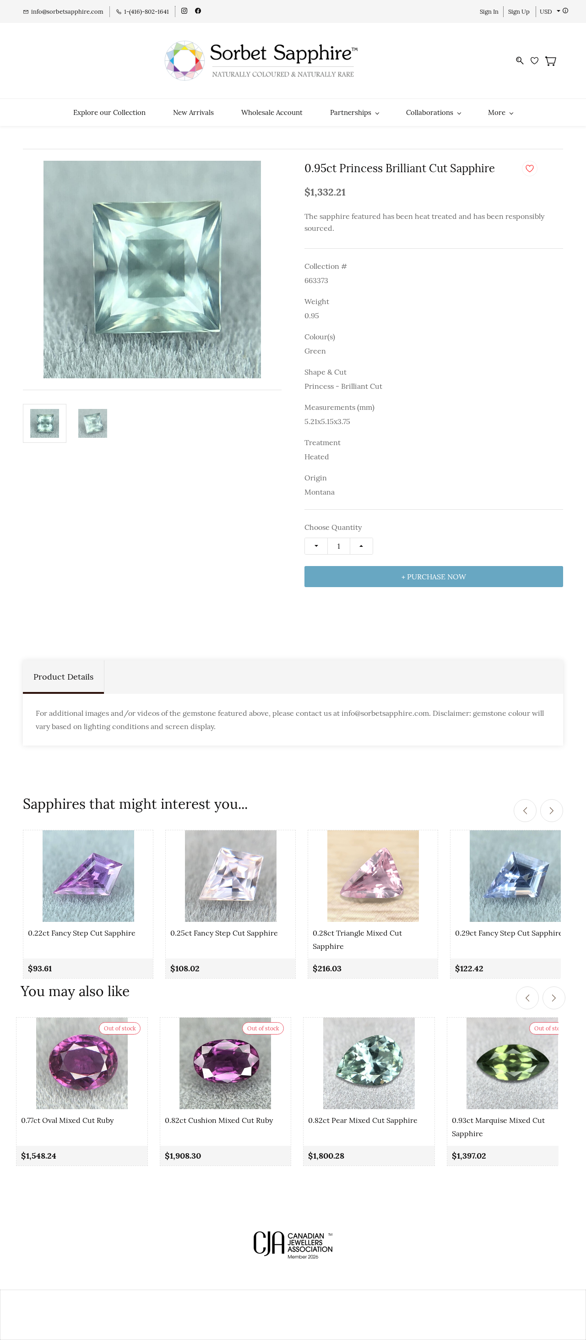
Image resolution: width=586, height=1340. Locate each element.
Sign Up (519, 12)
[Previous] (525, 810)
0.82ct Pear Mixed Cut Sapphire (363, 1120)
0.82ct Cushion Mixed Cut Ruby (219, 1120)
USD (546, 12)
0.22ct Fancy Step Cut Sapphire (82, 932)
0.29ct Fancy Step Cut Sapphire (509, 932)
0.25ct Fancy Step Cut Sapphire (224, 932)
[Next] (551, 810)
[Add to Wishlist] (529, 168)
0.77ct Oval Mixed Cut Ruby (67, 1120)
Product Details (63, 676)
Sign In (489, 12)
